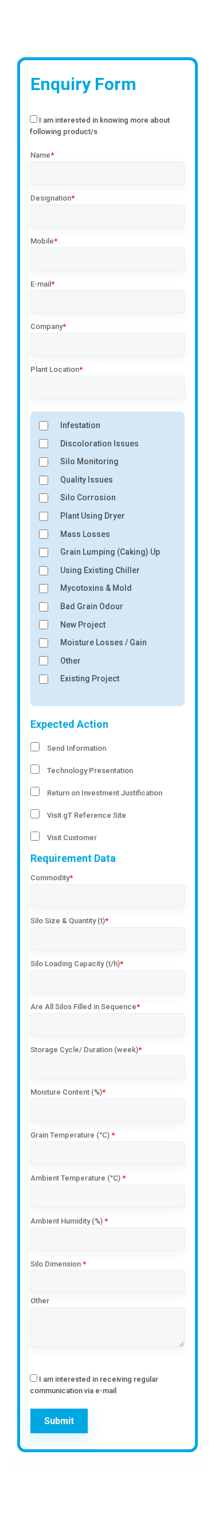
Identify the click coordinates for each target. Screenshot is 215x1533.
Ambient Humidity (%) (69, 1221)
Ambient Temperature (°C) (78, 1178)
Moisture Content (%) (67, 1092)
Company (48, 326)
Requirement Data (73, 858)
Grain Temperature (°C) (72, 1135)
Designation (52, 198)
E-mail (42, 284)
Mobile (43, 241)
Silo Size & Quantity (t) (69, 920)
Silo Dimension (58, 1264)
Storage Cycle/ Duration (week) (86, 1049)
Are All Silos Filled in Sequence (85, 1006)
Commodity (51, 877)
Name (42, 155)
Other (39, 1300)
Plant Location (56, 369)
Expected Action (69, 724)
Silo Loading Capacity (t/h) (76, 963)
